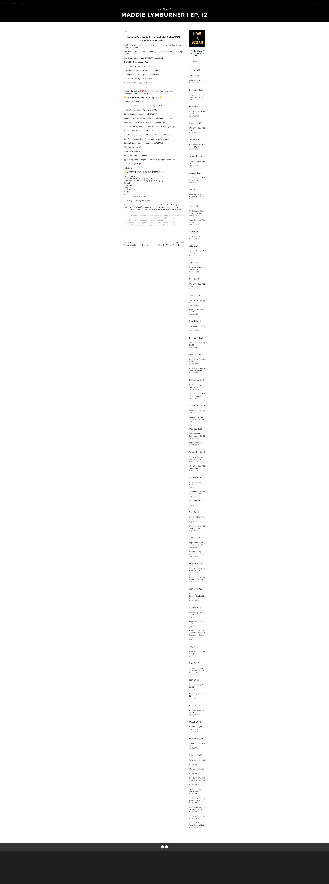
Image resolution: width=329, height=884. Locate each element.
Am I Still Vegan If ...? (197, 80)
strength (127, 220)
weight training (167, 218)
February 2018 (196, 738)
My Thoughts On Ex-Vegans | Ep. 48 (197, 212)
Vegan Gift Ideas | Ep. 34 (198, 410)
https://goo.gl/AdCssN (165, 160)
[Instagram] (162, 846)
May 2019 (194, 512)
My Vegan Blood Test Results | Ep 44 (197, 269)
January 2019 (195, 589)
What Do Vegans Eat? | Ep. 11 (197, 711)
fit (159, 218)
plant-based (174, 215)
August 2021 (195, 173)
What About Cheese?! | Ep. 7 (197, 770)
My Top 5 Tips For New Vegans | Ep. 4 (198, 799)
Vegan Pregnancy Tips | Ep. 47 (197, 221)
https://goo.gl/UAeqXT (147, 114)
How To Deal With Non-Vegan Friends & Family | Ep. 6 (198, 780)
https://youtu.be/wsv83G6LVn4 (150, 143)
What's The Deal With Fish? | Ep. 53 (197, 129)
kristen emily (155, 222)
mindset (135, 220)
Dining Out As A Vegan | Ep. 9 (198, 745)
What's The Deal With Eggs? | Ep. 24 (197, 527)
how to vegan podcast (139, 222)
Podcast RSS (195, 70)
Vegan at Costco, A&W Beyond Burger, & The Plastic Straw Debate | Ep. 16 (197, 634)
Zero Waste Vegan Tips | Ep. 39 (198, 344)
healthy (154, 218)
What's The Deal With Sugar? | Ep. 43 (197, 285)
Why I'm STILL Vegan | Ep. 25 (198, 518)
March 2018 (195, 722)
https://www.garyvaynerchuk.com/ (154, 139)
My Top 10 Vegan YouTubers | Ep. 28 (196, 484)
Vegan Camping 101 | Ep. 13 (197, 686)
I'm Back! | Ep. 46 (196, 236)
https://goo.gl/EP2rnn (143, 83)
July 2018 (194, 646)
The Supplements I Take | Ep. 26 (198, 502)
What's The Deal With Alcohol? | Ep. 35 (197, 395)
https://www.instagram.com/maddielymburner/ (154, 118)
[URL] (166, 846)
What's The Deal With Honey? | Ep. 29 (197, 467)
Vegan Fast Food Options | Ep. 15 (198, 653)
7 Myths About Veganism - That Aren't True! (198, 96)
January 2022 (195, 123)
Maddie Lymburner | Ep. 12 (198, 695)
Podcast (127, 31)
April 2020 (194, 295)
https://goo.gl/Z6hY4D (147, 110)
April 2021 (194, 206)
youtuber (164, 215)
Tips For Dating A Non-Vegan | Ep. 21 (198, 569)
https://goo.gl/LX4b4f (142, 79)
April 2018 (194, 705)
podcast (127, 218)
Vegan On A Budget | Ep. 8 (198, 761)
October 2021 (195, 139)
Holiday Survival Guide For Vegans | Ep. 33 (198, 418)
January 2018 (195, 755)
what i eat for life (131, 225)
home (314, 3)
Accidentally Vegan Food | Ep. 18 (198, 614)
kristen (165, 222)
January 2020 (195, 354)
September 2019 (197, 452)
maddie (150, 215)
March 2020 (195, 321)
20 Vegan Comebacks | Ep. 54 (197, 113)
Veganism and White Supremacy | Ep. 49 (196, 195)
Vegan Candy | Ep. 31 (197, 443)
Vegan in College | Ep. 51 (197, 162)
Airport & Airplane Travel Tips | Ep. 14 (196, 669)
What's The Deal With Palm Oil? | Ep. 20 (197, 578)
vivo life (172, 222)
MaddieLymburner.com (133, 101)
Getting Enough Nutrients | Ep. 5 (195, 790)
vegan (156, 215)
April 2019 (194, 537)
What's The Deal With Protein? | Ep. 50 (197, 179)
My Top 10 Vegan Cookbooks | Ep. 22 (196, 553)
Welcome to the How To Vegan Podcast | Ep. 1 (198, 824)
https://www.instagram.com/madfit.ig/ (150, 122)
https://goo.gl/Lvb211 (149, 70)
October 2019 (195, 429)
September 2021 (197, 156)
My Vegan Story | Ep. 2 (198, 816)
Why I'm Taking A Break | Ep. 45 (198, 252)
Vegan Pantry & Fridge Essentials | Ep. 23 (197, 544)
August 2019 (195, 477)
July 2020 (194, 246)
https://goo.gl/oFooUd (142, 66)
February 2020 (196, 338)
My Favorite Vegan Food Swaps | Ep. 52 (198, 146)
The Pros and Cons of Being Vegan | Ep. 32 (197, 435)
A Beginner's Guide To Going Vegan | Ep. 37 (197, 369)
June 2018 (194, 663)
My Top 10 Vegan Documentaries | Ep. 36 (197, 386)
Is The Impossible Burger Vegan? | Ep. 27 (198, 493)
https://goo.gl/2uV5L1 (142, 93)
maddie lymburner (138, 215)
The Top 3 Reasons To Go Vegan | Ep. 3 (197, 808)
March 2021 (195, 231)
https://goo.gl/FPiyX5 (168, 126)
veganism (143, 220)
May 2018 (194, 680)
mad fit (147, 218)
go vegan (152, 220)
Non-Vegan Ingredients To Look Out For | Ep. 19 (197, 596)
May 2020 (194, 279)
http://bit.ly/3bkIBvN (150, 74)
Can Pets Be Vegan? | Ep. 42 (198, 302)
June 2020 (194, 262)
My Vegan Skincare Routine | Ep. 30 (196, 458)
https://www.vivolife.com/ (143, 131)
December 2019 (197, 380)
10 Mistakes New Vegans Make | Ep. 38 (198, 360)
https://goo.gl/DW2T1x (157, 106)
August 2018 (195, 607)
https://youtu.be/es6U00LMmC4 (159, 135)
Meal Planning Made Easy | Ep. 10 (196, 728)
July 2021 (194, 189)
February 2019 (196, 563)
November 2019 (197, 405)
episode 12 (161, 220)
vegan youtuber (155, 225)
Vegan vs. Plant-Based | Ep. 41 (197, 311)
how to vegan (136, 218)
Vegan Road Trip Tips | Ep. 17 (197, 623)
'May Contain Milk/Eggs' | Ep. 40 (198, 327)
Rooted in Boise (13, 3)
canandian (143, 225)
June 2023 (194, 75)
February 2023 (196, 90)
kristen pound (169, 225)
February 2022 (196, 106)
